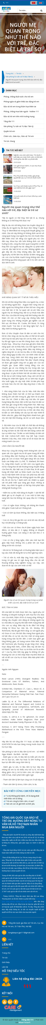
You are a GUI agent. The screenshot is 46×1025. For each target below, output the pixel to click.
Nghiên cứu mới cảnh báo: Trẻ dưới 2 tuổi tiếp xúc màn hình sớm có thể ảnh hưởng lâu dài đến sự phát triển (28, 157)
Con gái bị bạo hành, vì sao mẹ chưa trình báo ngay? (27, 167)
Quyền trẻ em (9, 131)
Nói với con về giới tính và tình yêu (20, 804)
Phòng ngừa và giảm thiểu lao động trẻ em (21, 101)
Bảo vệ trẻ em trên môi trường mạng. (19, 116)
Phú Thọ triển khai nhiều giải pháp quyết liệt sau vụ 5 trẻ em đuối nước (27, 177)
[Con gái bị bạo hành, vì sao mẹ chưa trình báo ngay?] (7, 169)
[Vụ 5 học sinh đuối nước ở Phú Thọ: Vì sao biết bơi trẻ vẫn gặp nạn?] (7, 189)
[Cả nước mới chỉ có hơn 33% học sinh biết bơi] (7, 199)
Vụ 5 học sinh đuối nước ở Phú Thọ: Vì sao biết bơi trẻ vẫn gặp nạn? (28, 187)
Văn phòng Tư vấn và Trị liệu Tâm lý (18, 126)
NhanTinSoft (24, 1022)
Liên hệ (5, 967)
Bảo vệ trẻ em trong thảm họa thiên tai (20, 106)
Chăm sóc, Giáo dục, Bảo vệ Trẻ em (19, 136)
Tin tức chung (9, 141)
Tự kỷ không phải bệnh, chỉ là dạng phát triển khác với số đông (21, 797)
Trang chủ (6, 953)
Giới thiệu (6, 962)
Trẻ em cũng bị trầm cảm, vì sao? (20, 801)
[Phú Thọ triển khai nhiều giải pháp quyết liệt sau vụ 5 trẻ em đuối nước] (7, 179)
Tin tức (5, 957)
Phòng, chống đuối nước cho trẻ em (18, 96)
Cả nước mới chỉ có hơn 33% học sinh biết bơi (28, 197)
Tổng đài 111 (9, 121)
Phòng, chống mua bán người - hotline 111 (21, 111)
